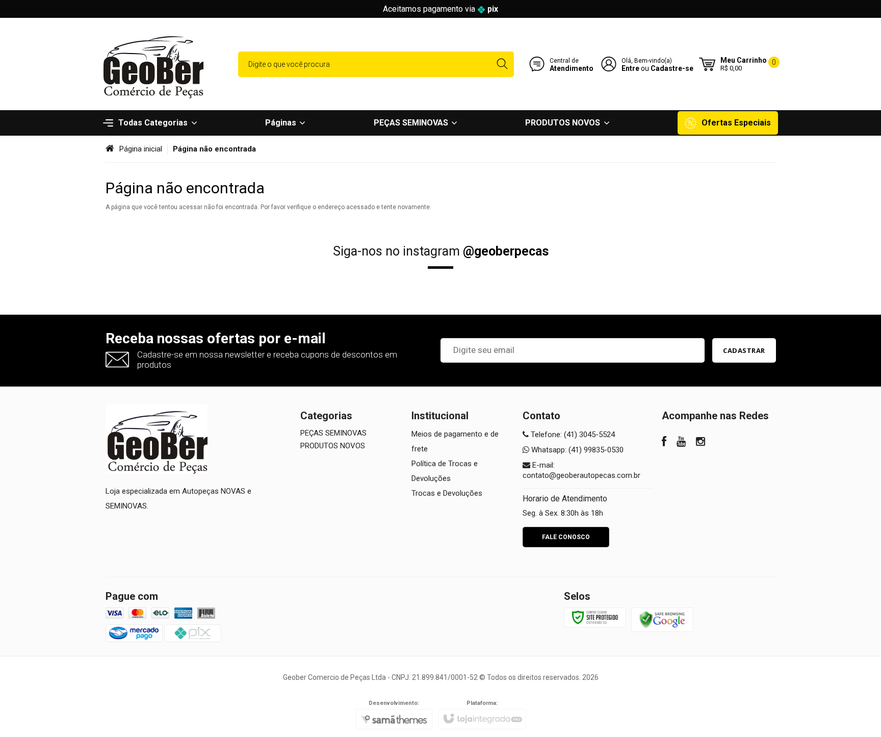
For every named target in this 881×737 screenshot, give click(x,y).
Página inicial (140, 149)
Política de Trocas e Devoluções (444, 471)
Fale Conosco (566, 537)
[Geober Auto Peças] (152, 64)
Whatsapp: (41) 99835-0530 (576, 449)
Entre (630, 68)
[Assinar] (744, 350)
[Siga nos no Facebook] (664, 442)
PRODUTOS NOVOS (332, 445)
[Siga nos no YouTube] (681, 442)
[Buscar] (502, 64)
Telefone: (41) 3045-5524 (572, 434)
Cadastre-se (672, 68)
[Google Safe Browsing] (662, 619)
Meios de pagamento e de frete (455, 441)
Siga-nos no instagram (441, 251)
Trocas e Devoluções (446, 493)
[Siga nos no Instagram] (700, 442)
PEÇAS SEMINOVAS (333, 433)
